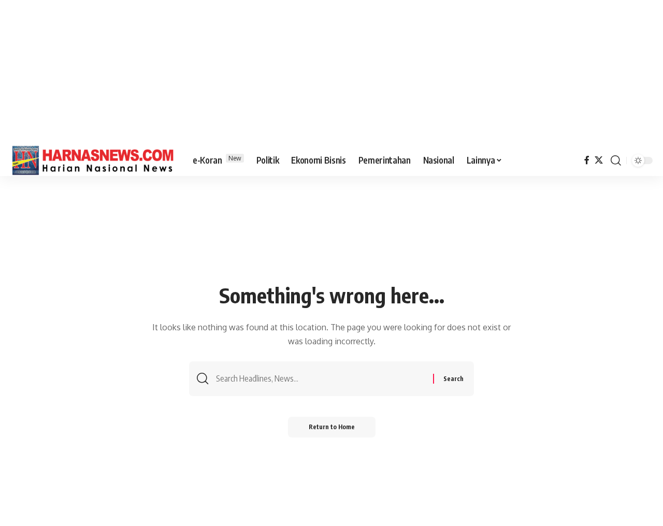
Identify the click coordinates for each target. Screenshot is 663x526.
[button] (616, 160)
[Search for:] (320, 378)
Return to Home (332, 427)
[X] (599, 160)
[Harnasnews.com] (93, 160)
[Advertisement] (331, 72)
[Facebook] (587, 160)
